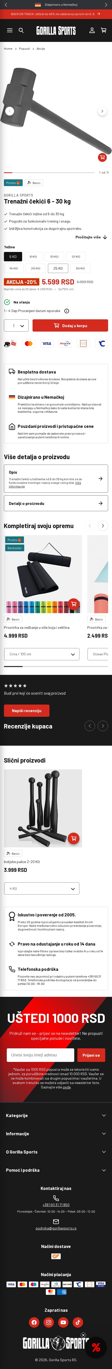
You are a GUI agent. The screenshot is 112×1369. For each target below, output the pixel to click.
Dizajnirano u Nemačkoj (61, 4)
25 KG (58, 268)
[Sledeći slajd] (102, 111)
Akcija (40, 48)
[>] (106, 5)
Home (8, 48)
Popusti (24, 48)
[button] (21, 30)
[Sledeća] (103, 526)
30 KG (83, 269)
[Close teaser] (83, 1335)
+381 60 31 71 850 (56, 1204)
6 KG (13, 256)
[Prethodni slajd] (9, 111)
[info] (66, 311)
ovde (67, 1087)
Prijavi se (91, 1055)
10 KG (57, 257)
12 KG (79, 257)
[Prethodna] (90, 526)
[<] (6, 5)
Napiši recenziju (26, 710)
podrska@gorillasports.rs (56, 1228)
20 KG (38, 269)
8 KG (36, 257)
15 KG (16, 269)
